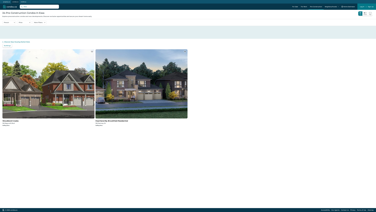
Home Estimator (349, 7)
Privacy (352, 210)
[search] (39, 7)
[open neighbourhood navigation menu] (338, 6)
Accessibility (325, 210)
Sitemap (371, 210)
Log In (362, 6)
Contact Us (345, 210)
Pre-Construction (316, 7)
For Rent (304, 7)
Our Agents (335, 210)
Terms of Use (361, 210)
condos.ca (15, 2)
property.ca (6, 2)
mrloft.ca (23, 2)
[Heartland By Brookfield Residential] (185, 51)
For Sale (295, 7)
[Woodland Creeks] (92, 51)
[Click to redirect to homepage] (10, 6)
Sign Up (371, 6)
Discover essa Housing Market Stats (17, 42)
